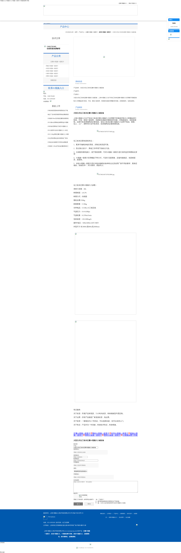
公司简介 (57, 18)
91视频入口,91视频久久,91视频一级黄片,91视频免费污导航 (14, 0)
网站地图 (2, 552)
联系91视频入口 (116, 18)
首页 (76, 32)
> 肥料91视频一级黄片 (51, 76)
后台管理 (121, 517)
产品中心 (67, 18)
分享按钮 (2, 542)
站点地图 (128, 517)
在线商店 (95, 18)
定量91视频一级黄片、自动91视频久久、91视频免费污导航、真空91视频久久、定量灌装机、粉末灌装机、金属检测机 (67, 533)
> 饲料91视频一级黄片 (51, 73)
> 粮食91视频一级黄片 (51, 71)
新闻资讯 (76, 18)
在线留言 (104, 18)
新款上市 (56, 106)
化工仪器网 (65, 522)
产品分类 (56, 56)
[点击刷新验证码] (83, 495)
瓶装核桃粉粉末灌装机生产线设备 (109, 501)
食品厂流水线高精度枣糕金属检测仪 (58, 114)
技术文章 (85, 18)
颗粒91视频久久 (133, 3)
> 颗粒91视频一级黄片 (51, 66)
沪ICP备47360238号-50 (76, 513)
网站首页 (48, 18)
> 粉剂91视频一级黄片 (51, 68)
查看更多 (54, 80)
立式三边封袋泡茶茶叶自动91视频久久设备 (113, 503)
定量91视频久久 (123, 3)
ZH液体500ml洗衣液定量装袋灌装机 (58, 118)
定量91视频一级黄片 (92, 32)
